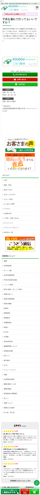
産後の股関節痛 (9, 299)
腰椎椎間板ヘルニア (10, 346)
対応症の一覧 (8, 232)
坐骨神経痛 (7, 265)
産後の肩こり (8, 294)
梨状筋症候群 (8, 351)
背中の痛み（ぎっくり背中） (13, 289)
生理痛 (6, 337)
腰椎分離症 (7, 389)
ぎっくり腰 (7, 270)
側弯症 (6, 308)
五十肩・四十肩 (9, 412)
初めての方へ (8, 190)
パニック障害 (8, 284)
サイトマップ (8, 223)
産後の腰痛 (7, 303)
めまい (6, 365)
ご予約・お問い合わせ (11, 218)
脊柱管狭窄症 (8, 341)
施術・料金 (7, 185)
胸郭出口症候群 (9, 408)
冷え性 (6, 332)
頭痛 (5, 374)
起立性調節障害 (9, 275)
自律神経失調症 (9, 379)
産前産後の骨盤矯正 (10, 393)
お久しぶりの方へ (10, 194)
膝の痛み (7, 360)
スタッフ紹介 (8, 199)
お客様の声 (7, 213)
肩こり (6, 398)
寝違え (6, 327)
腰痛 (5, 261)
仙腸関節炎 (7, 322)
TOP (5, 180)
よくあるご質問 (9, 204)
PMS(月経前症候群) (10, 280)
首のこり (7, 355)
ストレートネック (10, 370)
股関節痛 (7, 313)
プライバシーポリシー (11, 227)
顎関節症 (7, 318)
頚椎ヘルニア (8, 403)
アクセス (7, 209)
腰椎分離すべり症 (10, 384)
